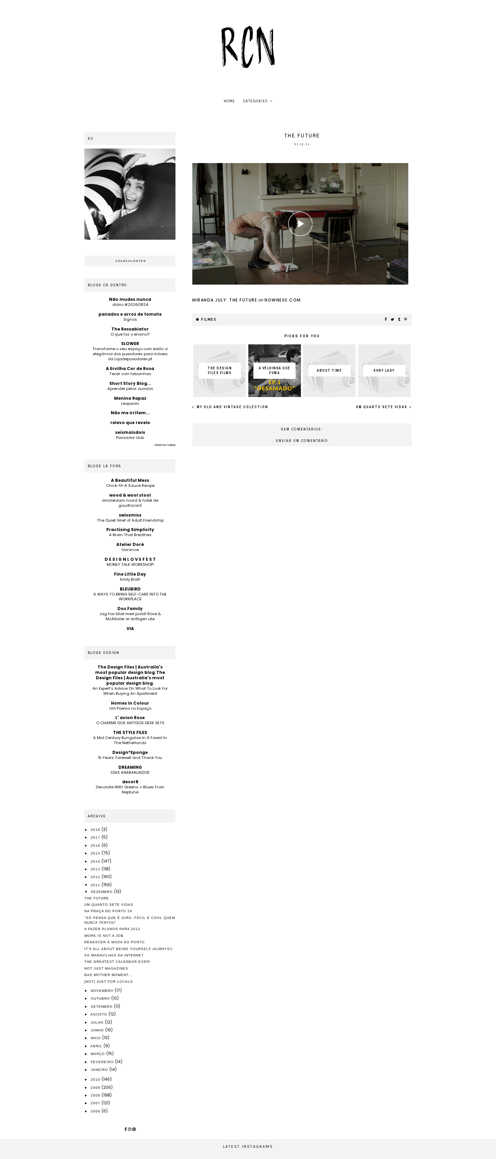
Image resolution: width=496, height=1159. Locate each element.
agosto (99, 1014)
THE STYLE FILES (130, 732)
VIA (130, 628)
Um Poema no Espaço (130, 708)
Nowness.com (283, 300)
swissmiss (130, 515)
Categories (255, 101)
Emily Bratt (130, 579)
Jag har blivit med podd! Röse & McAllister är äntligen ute (130, 616)
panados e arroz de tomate (130, 314)
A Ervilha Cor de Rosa (130, 368)
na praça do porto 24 (108, 911)
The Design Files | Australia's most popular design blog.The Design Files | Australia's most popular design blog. (130, 675)
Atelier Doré (130, 544)
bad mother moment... (108, 975)
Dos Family (130, 608)
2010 (96, 1079)
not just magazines (106, 968)
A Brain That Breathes (130, 534)
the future (96, 898)
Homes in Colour (130, 703)
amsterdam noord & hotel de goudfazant (130, 503)
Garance (130, 549)
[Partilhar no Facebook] (386, 320)
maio (96, 1038)
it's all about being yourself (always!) (128, 949)
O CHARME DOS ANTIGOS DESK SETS (130, 723)
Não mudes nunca (130, 299)
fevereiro (103, 1062)
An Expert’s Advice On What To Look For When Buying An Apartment (130, 691)
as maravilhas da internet (114, 955)
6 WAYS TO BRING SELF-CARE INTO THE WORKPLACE (130, 596)
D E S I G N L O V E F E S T (130, 559)
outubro (101, 998)
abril (97, 1046)
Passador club (130, 437)
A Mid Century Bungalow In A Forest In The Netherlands (130, 740)
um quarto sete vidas (382, 407)
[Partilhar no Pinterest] (406, 320)
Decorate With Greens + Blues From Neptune (130, 789)
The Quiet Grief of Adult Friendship (130, 520)
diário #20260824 (130, 304)
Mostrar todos (165, 445)
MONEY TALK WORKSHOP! (130, 564)
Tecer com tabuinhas (130, 373)
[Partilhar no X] (393, 320)
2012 (96, 877)
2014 (96, 861)
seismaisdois (130, 432)
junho (98, 1030)
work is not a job (103, 936)
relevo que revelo (130, 422)
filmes (208, 319)
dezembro (102, 892)
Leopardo (130, 403)
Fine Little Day (130, 574)
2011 (96, 885)
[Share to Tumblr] (399, 320)
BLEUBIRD (130, 589)
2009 (96, 1087)
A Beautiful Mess (130, 480)
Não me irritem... (130, 413)
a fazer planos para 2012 (112, 929)
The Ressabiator (130, 329)
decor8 (130, 782)
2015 (96, 853)
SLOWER (130, 343)
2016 (96, 845)
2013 (96, 869)
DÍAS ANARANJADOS (130, 772)
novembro (103, 991)
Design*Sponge (130, 752)
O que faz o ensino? (130, 334)
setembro (102, 1006)
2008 (96, 1095)
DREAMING (130, 767)
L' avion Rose (130, 717)
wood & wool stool (130, 495)
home (229, 101)
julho (98, 1022)
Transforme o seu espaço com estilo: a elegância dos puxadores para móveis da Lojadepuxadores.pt (130, 354)
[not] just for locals (108, 981)
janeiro (100, 1070)
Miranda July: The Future (224, 300)
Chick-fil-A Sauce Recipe (130, 485)
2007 (96, 1103)
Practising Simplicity (130, 529)
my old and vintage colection (231, 407)
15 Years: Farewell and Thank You (130, 757)
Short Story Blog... (130, 383)
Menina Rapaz (130, 398)
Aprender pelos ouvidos (130, 388)
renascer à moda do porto (114, 942)
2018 (96, 830)
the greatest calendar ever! (117, 962)
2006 (96, 1111)
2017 (96, 837)
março (98, 1054)
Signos (130, 319)
